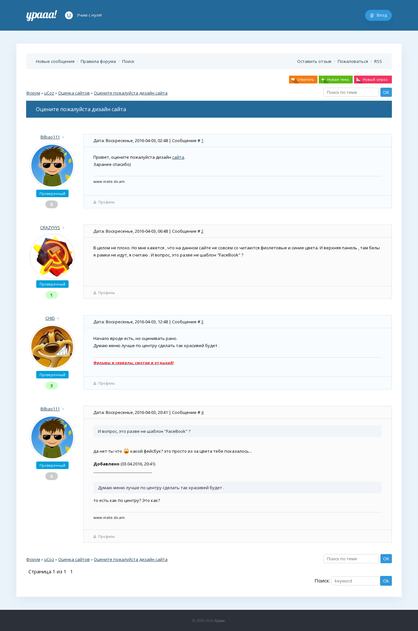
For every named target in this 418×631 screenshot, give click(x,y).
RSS (378, 61)
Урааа (219, 620)
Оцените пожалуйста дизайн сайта (131, 93)
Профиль (106, 201)
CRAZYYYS (50, 227)
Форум (33, 93)
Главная (41, 15)
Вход (382, 15)
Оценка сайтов (74, 93)
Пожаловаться (353, 61)
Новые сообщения (55, 61)
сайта (178, 157)
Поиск (128, 61)
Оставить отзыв (314, 61)
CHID (50, 318)
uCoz (49, 93)
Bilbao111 (50, 137)
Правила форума (98, 61)
